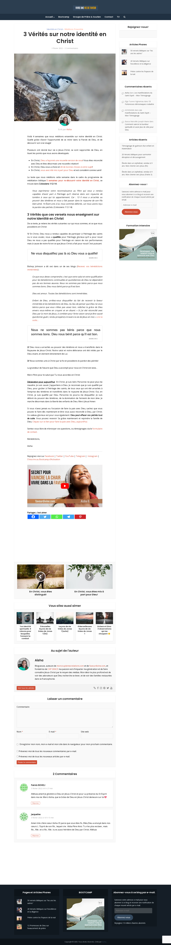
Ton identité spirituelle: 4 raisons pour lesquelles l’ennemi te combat (25, 632)
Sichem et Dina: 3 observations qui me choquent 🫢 (104, 630)
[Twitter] (45, 517)
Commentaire (23, 706)
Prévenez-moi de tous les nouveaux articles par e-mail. (44, 756)
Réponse (35, 803)
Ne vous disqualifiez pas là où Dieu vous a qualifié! (64, 253)
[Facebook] (33, 517)
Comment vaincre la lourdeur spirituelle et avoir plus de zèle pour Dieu (139, 127)
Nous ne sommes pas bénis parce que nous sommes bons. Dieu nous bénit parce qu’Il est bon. (65, 331)
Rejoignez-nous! (138, 27)
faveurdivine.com (97, 665)
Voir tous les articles (26, 688)
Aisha (69, 129)
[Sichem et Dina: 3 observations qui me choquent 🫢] (104, 618)
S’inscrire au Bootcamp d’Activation (43, 459)
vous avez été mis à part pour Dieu (57, 170)
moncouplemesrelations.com (70, 665)
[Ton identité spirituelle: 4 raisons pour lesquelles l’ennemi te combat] (25, 618)
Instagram (92, 456)
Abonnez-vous (131, 212)
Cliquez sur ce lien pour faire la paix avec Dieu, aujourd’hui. (60, 421)
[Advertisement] (64, 540)
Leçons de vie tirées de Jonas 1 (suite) (65, 628)
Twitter (59, 456)
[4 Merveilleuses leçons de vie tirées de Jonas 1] (84, 618)
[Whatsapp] (56, 517)
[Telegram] (68, 517)
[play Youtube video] (64, 486)
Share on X (93, 258)
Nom (20, 731)
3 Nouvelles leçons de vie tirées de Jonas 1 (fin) (45, 630)
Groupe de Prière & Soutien (87, 16)
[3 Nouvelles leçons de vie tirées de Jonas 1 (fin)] (45, 618)
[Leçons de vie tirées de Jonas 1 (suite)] (64, 618)
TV (118, 16)
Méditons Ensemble (74, 29)
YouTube (69, 456)
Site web (85, 731)
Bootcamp (63, 16)
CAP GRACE (53, 669)
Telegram (80, 456)
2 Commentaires (71, 48)
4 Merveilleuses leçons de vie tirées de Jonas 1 (85, 630)
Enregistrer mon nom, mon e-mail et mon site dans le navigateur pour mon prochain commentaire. (66, 744)
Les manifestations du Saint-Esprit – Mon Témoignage (138, 113)
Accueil (49, 16)
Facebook (49, 456)
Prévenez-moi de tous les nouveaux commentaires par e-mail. (47, 751)
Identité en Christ (55, 29)
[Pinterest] (80, 517)
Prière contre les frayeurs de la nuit (41, 917)
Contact (109, 16)
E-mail (52, 731)
